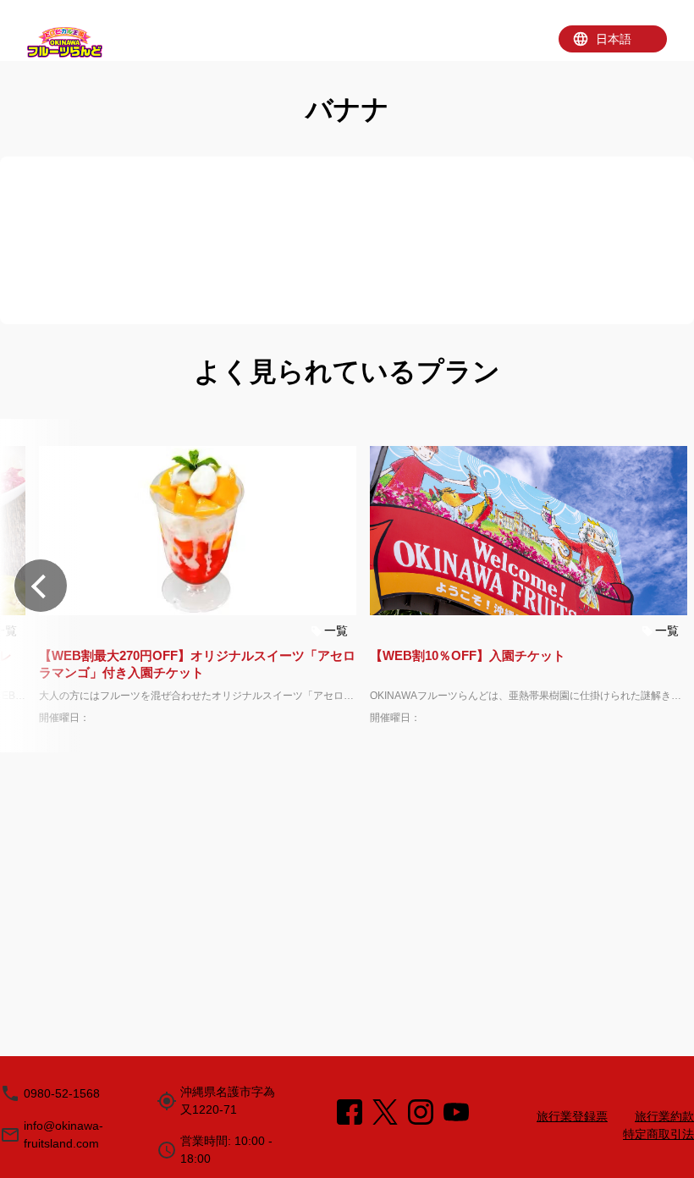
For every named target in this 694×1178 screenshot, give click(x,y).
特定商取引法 (658, 1134)
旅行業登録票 (572, 1116)
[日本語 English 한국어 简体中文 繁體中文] (613, 38)
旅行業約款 (664, 1116)
